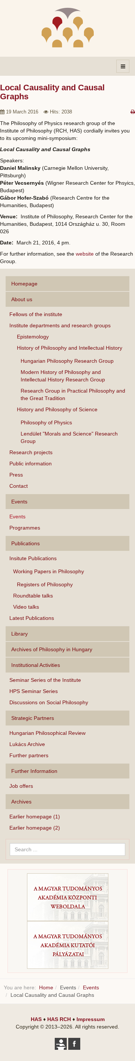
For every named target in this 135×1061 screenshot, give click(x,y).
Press (16, 475)
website (85, 254)
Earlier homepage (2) (34, 828)
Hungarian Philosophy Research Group (67, 361)
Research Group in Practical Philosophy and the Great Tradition (73, 394)
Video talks (26, 607)
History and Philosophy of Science (57, 409)
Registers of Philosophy (45, 584)
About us (21, 299)
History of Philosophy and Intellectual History (69, 348)
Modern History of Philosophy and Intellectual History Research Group (63, 376)
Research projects (30, 452)
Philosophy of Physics (46, 422)
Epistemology (33, 337)
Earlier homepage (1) (34, 817)
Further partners (28, 755)
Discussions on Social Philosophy (48, 702)
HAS (36, 1019)
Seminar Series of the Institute (45, 680)
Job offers (21, 786)
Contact (18, 486)
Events (17, 516)
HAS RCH (59, 1019)
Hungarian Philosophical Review (47, 733)
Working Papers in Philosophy (48, 571)
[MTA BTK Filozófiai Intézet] (68, 27)
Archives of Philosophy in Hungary (51, 649)
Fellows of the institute (35, 314)
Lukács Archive (27, 744)
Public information (30, 463)
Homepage (24, 284)
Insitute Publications (33, 558)
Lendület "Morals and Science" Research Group (69, 437)
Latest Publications (31, 618)
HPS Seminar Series (33, 691)
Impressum (90, 1019)
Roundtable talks (33, 596)
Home (46, 987)
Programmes (24, 528)
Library (19, 634)
